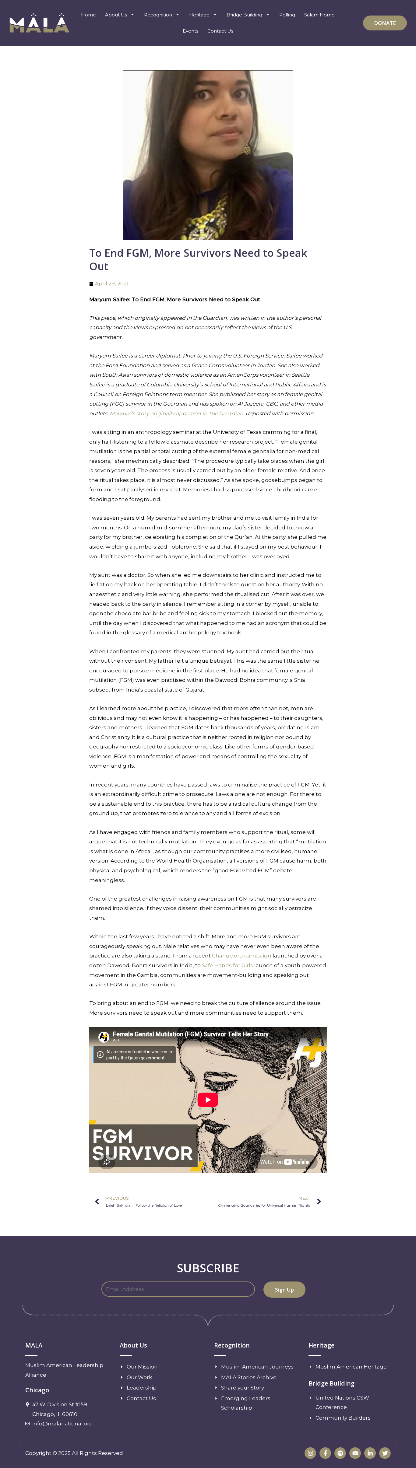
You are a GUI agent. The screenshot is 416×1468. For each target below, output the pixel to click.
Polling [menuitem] (287, 15)
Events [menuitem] (190, 31)
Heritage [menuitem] (199, 15)
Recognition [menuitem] (158, 15)
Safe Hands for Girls (227, 965)
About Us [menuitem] (116, 15)
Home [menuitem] (88, 15)
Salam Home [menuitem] (319, 15)
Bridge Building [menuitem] (244, 15)
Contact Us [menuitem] (220, 31)
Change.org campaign (241, 956)
